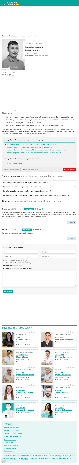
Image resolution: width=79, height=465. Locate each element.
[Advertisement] (39, 20)
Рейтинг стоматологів (11, 430)
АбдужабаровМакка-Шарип (22, 355)
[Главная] (12, 3)
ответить (72, 222)
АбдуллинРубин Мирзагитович (25, 373)
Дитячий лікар (30, 43)
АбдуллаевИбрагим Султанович (64, 355)
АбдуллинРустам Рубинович (63, 373)
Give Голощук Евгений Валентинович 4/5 (19, 265)
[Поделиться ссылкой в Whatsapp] (13, 75)
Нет (12, 263)
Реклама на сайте (10, 440)
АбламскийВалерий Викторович (25, 408)
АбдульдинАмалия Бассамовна (24, 391)
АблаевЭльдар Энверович (62, 391)
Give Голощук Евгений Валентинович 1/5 (14, 265)
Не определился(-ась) (24, 263)
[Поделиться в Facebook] (6, 75)
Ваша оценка (8, 266)
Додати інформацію (11, 445)
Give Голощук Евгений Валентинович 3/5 (18, 265)
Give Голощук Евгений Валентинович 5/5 (21, 265)
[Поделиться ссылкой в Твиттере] (9, 75)
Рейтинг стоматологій (11, 428)
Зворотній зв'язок (10, 448)
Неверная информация (30, 169)
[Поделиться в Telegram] (3, 75)
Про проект (8, 451)
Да (7, 263)
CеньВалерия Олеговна (23, 338)
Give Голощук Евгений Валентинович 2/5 (16, 265)
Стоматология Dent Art (15, 163)
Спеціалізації (8, 443)
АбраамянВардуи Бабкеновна (63, 408)
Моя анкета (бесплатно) (11, 169)
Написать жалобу (69, 169)
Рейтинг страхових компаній (14, 433)
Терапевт (39, 43)
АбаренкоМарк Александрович (64, 338)
